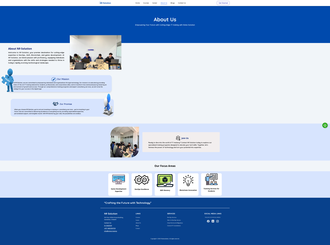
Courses (146, 3)
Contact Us (182, 3)
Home (137, 3)
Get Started (223, 3)
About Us (164, 3)
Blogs (173, 3)
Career (154, 3)
